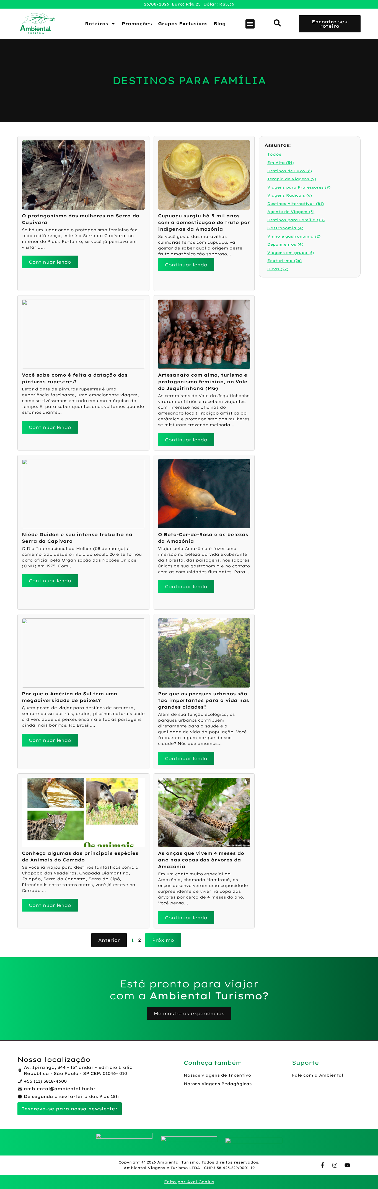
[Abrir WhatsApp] (364, 1175)
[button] (250, 24)
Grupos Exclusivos (183, 23)
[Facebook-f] (322, 1165)
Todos (274, 154)
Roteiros (96, 23)
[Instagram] (334, 1165)
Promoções (137, 23)
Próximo (163, 940)
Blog (220, 23)
